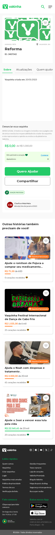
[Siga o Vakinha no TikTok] (51, 450)
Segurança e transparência (40, 487)
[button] (27, 29)
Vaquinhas (6, 468)
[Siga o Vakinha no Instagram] (30, 450)
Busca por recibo (36, 491)
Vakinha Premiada (37, 475)
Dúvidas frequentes (38, 464)
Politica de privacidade (11, 483)
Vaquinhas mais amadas (12, 479)
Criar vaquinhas (8, 471)
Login (4, 475)
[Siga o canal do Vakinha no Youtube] (41, 450)
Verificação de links (10, 491)
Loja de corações (37, 471)
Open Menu (50, 6)
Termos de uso (8, 487)
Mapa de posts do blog (39, 483)
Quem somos (8, 464)
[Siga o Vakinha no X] (46, 450)
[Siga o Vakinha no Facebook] (36, 450)
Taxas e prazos (36, 468)
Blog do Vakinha (36, 479)
